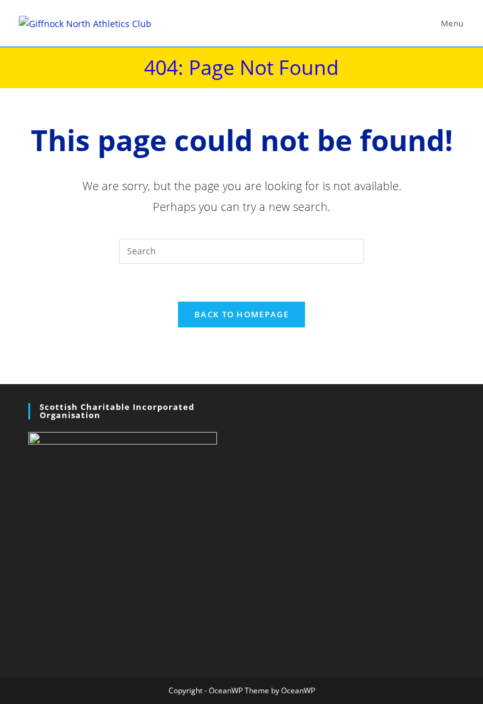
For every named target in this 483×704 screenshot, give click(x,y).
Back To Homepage (241, 314)
